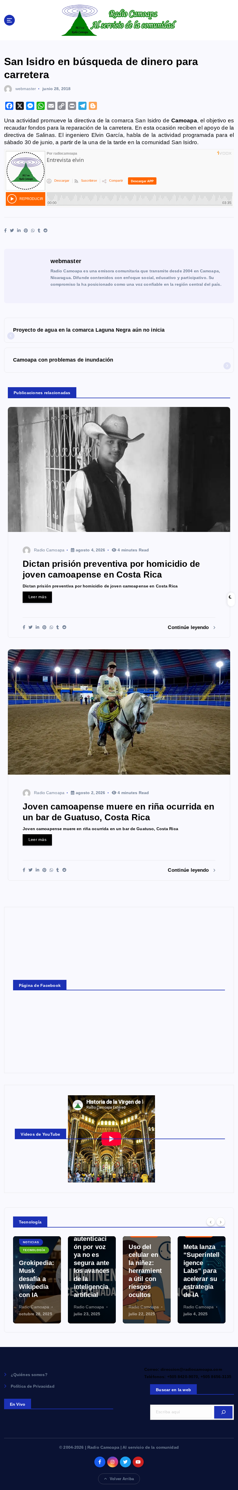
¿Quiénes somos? (29, 1375)
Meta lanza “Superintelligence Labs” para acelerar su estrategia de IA (147, 1270)
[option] (37, 1279)
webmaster (25, 88)
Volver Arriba (122, 1479)
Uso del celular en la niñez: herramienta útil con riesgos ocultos (90, 1270)
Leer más (37, 597)
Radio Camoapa (49, 550)
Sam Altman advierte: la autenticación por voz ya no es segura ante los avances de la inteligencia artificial (37, 1254)
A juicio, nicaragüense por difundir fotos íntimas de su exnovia (200, 1270)
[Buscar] (223, 1412)
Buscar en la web (173, 1389)
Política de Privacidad (33, 1386)
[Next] (220, 1221)
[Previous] (210, 1221)
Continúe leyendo (189, 627)
